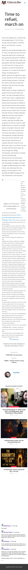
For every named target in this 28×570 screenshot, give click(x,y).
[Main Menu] (25, 3)
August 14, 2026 (15, 444)
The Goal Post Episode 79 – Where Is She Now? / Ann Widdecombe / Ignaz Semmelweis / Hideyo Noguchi (14, 411)
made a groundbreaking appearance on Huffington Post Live (12, 217)
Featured (13, 437)
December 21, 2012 (9, 29)
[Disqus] (14, 501)
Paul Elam (16, 372)
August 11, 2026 (15, 473)
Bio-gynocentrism (14, 406)
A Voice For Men (20, 29)
